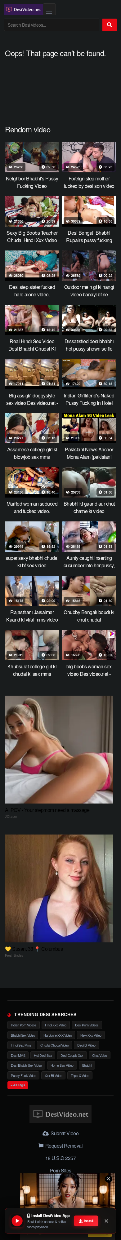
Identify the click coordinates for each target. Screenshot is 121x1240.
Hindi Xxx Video (55, 1024)
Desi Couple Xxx (71, 1055)
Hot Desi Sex (43, 1055)
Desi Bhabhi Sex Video (26, 1065)
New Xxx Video (90, 1035)
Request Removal (63, 1145)
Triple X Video (80, 1075)
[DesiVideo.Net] (23, 9)
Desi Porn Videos (87, 1024)
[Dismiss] (107, 1221)
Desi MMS (18, 1055)
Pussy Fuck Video (23, 1075)
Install (88, 1221)
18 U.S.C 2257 (60, 1158)
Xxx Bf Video (53, 1075)
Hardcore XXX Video (57, 1035)
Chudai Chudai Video (54, 1045)
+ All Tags (18, 1085)
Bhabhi (87, 1065)
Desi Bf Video (86, 1045)
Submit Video (64, 1133)
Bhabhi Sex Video (23, 1035)
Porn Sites (60, 1170)
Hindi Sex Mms (21, 1045)
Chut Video (99, 1055)
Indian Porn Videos (23, 1024)
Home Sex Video (62, 1065)
